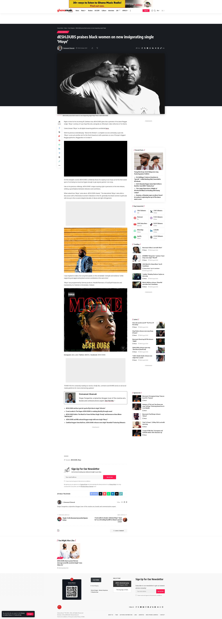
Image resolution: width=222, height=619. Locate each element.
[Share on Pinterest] (147, 48)
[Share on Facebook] (142, 48)
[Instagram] (126, 502)
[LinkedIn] (157, 231)
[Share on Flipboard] (59, 136)
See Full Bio (109, 401)
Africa (60, 558)
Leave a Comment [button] (119, 530)
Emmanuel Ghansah (68, 48)
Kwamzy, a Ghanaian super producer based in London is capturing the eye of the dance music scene (148, 197)
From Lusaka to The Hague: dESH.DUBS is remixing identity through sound (89, 411)
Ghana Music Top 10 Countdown (151, 268)
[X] (157, 212)
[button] (30, 614)
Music (145, 250)
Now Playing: (95, 585)
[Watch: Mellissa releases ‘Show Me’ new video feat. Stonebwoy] (136, 285)
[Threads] (157, 237)
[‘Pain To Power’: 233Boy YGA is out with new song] (136, 424)
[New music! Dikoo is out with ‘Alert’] (136, 250)
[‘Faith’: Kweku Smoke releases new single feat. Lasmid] (160, 358)
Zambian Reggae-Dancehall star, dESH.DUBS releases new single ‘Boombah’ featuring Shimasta (95, 422)
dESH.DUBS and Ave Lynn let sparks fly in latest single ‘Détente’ (85, 408)
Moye (79, 460)
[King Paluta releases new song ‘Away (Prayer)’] (160, 333)
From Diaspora (62, 32)
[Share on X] (145, 48)
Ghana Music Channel (87, 486)
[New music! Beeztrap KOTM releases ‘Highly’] (160, 341)
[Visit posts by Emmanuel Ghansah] (59, 502)
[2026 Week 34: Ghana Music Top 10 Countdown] (136, 266)
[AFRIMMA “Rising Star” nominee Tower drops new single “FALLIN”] (136, 258)
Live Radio (96, 580)
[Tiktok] (157, 224)
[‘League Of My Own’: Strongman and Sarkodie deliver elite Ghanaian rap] (136, 433)
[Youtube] (140, 224)
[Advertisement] (111, 18)
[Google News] (143, 607)
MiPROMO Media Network (72, 615)
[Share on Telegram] (155, 48)
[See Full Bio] (115, 400)
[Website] (122, 502)
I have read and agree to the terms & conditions (78, 481)
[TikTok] (151, 607)
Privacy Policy (113, 484)
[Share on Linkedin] (153, 48)
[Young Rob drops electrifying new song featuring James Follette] (148, 161)
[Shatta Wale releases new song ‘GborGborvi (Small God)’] (160, 350)
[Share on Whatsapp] (150, 48)
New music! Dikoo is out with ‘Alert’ (152, 247)
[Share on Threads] (158, 48)
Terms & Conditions (62, 616)
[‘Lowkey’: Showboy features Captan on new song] (136, 276)
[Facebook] (124, 502)
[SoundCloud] (157, 607)
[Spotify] (140, 237)
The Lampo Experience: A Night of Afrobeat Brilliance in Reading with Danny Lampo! (147, 190)
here (107, 128)
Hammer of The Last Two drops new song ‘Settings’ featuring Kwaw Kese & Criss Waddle (153, 406)
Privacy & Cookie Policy (74, 616)
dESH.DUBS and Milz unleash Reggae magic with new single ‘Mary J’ (87, 419)
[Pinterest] (140, 218)
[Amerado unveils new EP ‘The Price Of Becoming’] (160, 325)
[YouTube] (141, 607)
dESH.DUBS (74, 460)
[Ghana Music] (65, 10)
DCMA (82, 616)
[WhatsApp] (140, 231)
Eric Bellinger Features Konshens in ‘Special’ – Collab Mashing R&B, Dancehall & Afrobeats (147, 179)
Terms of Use (17, 615)
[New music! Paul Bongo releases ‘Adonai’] (136, 416)
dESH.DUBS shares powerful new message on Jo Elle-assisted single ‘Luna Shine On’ (69, 563)
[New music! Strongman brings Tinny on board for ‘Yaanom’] (136, 398)
